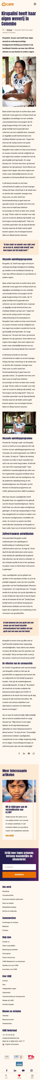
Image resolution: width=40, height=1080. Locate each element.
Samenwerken (9, 918)
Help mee (6, 937)
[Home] (3, 30)
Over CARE (6, 976)
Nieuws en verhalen (11, 1011)
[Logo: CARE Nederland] (8, 4)
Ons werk (6, 887)
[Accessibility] (34, 4)
